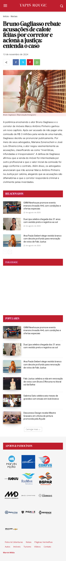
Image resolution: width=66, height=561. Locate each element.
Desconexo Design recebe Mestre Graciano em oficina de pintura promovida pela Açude (39, 416)
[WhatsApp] (37, 62)
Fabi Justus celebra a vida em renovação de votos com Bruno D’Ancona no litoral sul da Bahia (43, 381)
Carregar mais (32, 429)
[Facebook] (16, 62)
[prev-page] (5, 252)
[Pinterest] (30, 62)
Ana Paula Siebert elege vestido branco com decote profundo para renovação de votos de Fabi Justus (42, 238)
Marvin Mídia (9, 552)
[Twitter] (23, 62)
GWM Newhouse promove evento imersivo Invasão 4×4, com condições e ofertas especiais (42, 205)
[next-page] (10, 252)
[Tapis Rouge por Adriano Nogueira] (33, 5)
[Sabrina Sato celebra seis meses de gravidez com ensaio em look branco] (12, 400)
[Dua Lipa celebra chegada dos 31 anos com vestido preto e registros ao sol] (12, 224)
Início (6, 16)
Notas (14, 16)
